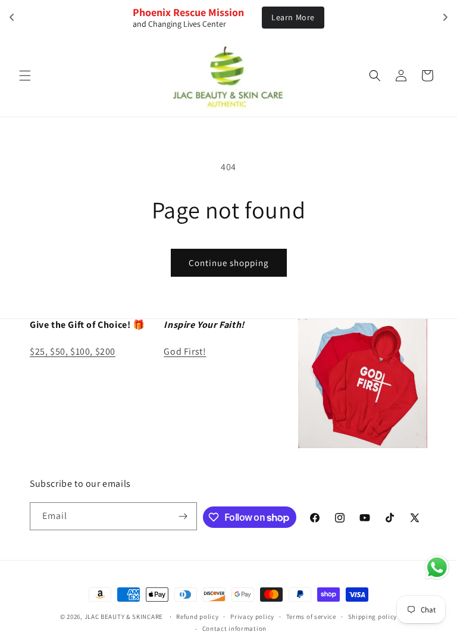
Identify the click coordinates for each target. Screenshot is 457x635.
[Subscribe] (183, 516)
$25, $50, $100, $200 (72, 351)
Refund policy (197, 616)
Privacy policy (252, 616)
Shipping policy (372, 616)
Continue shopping (229, 262)
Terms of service (311, 616)
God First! (185, 351)
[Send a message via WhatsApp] (437, 567)
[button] (25, 75)
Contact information (234, 628)
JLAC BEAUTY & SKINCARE (123, 616)
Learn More (293, 17)
